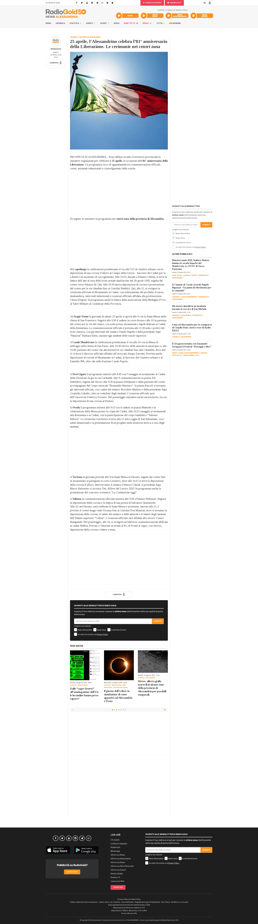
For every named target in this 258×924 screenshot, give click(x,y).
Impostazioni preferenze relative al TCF (129, 907)
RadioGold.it (97, 920)
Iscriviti (158, 621)
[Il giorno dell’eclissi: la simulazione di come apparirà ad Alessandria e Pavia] (119, 665)
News (48, 23)
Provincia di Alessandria (89, 37)
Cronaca (60, 23)
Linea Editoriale (127, 902)
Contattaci (118, 887)
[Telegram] (97, 3)
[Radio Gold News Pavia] (152, 16)
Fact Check (165, 902)
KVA (177, 920)
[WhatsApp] (102, 3)
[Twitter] (81, 3)
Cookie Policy (135, 899)
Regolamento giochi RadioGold (147, 902)
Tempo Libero (188, 355)
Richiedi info (72, 872)
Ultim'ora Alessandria (121, 858)
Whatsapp (115, 851)
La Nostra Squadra (119, 843)
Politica (74, 23)
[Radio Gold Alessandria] (66, 12)
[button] (56, 63)
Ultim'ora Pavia (118, 862)
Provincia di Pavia (120, 687)
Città (160, 23)
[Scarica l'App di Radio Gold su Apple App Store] (58, 850)
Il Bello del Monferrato (189, 353)
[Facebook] (76, 3)
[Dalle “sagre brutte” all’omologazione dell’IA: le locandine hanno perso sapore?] (85, 665)
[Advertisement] (119, 194)
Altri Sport (177, 275)
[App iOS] (112, 3)
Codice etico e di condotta (109, 902)
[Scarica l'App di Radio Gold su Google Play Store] (86, 850)
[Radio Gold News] (127, 16)
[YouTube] (87, 3)
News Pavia (101, 630)
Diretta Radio (117, 873)
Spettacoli (177, 355)
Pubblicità (115, 847)
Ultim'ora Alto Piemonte (122, 866)
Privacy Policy (102, 634)
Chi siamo (115, 839)
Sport (103, 23)
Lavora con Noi (117, 881)
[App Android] (107, 3)
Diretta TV (130, 23)
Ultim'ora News (118, 854)
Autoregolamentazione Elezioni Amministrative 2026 (129, 905)
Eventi (90, 23)
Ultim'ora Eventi (118, 869)
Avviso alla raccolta (129, 913)
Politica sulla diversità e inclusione (83, 902)
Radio (146, 23)
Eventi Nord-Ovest (118, 630)
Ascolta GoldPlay (153, 3)
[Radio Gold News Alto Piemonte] (177, 16)
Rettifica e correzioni (179, 902)
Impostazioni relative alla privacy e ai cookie (129, 910)
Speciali (204, 353)
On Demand (175, 23)
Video (117, 23)
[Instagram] (92, 3)
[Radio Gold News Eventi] (202, 16)
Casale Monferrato (189, 297)
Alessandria (82, 685)
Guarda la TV (175, 3)
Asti (197, 355)
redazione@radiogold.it (152, 920)
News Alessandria (84, 630)
